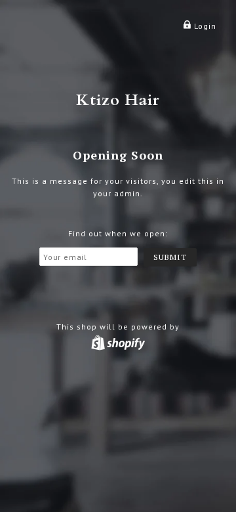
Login (203, 26)
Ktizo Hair (118, 100)
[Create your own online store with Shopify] (118, 342)
